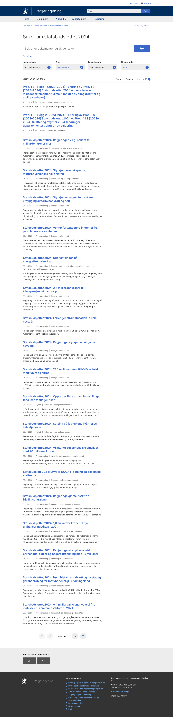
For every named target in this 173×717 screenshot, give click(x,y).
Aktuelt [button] (60, 19)
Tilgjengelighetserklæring (79, 695)
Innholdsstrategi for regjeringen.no (83, 686)
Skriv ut (147, 25)
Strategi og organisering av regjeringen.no (86, 683)
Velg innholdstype (32, 67)
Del (138, 25)
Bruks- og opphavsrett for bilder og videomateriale (83, 699)
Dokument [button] (43, 19)
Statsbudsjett (63, 68)
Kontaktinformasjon (121, 691)
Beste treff (143, 79)
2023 (126, 68)
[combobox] (114, 11)
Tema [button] (26, 19)
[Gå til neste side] (75, 636)
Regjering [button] (99, 19)
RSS (70, 709)
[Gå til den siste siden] (83, 636)
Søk (146, 11)
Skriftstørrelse (133, 3)
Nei (43, 660)
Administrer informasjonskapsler (82, 692)
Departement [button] (79, 19)
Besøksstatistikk (75, 703)
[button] (40, 25)
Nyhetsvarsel (74, 706)
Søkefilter (27, 56)
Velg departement (98, 67)
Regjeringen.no (48, 11)
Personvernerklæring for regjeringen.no (85, 689)
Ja (29, 660)
